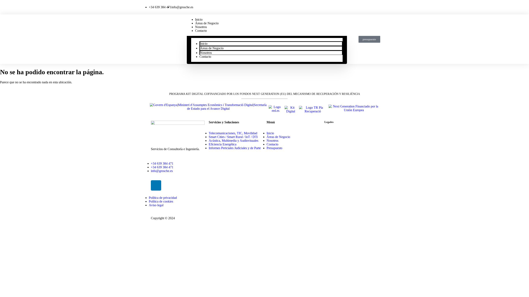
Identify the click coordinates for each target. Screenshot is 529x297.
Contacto (201, 30)
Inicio (203, 43)
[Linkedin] (156, 185)
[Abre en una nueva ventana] (208, 108)
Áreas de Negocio (207, 23)
